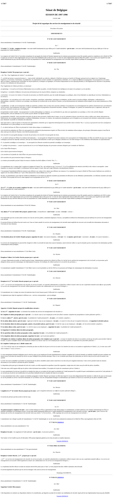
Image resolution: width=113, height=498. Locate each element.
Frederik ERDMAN (62, 441)
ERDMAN (60, 422)
